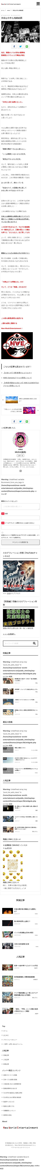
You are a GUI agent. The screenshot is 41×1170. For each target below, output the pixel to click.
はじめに (6, 1035)
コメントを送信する (21, 542)
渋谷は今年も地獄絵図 (18, 10)
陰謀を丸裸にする (8, 1106)
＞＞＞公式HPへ (9, 634)
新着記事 (6, 1064)
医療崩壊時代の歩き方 (10, 1088)
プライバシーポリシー (10, 1040)
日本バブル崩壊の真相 (10, 1079)
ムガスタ (8, 848)
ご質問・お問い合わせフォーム (12, 1044)
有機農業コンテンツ (9, 1110)
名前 (6, 513)
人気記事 (6, 1059)
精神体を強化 (7, 1115)
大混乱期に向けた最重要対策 (12, 1084)
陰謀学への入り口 (8, 1101)
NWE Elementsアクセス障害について (17, 378)
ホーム (2, 10)
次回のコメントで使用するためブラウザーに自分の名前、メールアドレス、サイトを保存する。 (20, 536)
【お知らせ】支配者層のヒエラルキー (17, 373)
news (8, 10)
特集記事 (6, 1055)
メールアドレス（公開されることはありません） (20, 523)
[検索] (34, 643)
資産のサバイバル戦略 (10, 1075)
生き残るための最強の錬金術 (12, 1097)
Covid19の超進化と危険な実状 (12, 1093)
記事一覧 (20, 455)
